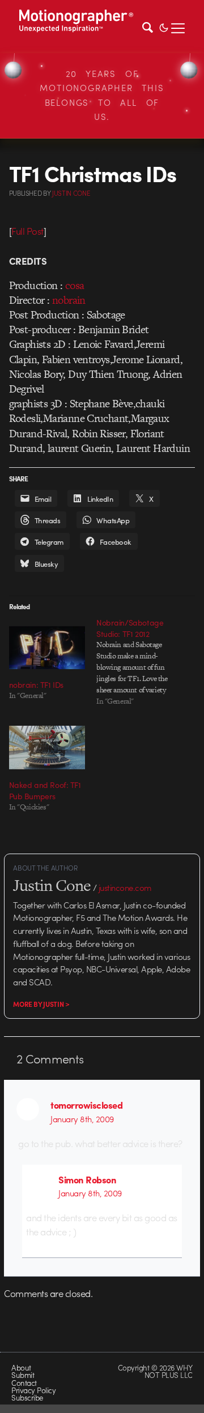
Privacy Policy (33, 1390)
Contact (23, 1382)
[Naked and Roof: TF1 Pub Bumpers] (47, 747)
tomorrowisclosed (86, 1105)
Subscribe (26, 1397)
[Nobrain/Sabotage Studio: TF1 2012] (140, 662)
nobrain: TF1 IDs (36, 684)
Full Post (27, 231)
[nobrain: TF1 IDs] (47, 648)
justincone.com (125, 887)
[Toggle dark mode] (163, 26)
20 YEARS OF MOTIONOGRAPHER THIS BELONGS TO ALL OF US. (102, 95)
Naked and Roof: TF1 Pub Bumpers (45, 790)
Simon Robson (87, 1179)
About (21, 1367)
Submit (22, 1374)
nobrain (69, 300)
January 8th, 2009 (81, 1119)
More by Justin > (41, 1004)
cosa (74, 285)
